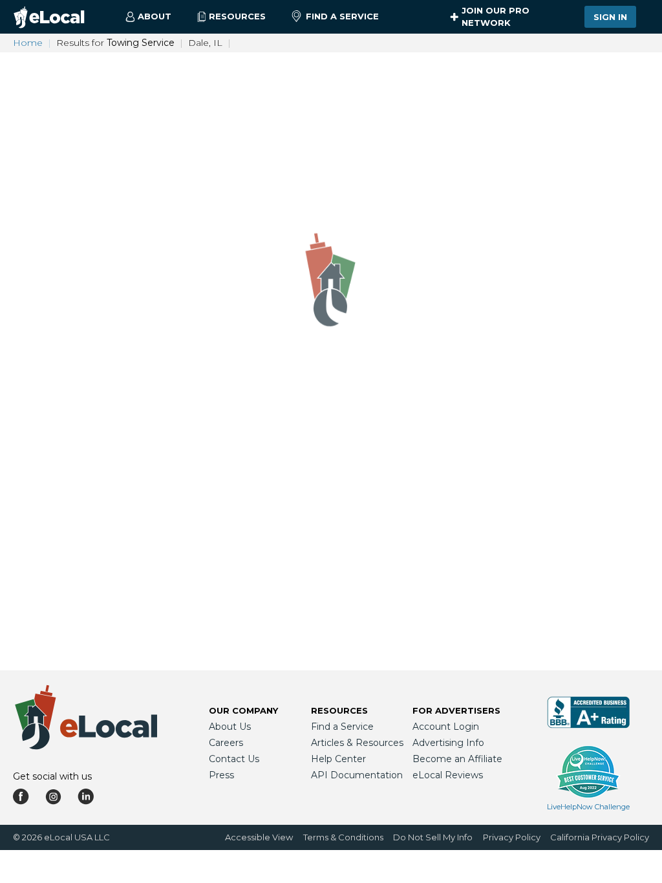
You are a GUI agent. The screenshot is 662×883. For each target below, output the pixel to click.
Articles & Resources (357, 743)
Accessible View (259, 837)
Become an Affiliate (457, 759)
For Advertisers (456, 710)
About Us (230, 726)
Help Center (338, 759)
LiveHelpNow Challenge (588, 806)
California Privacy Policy (599, 837)
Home (28, 42)
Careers (226, 743)
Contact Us (234, 759)
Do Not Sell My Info (433, 837)
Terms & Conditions (343, 837)
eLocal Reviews (447, 775)
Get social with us (52, 776)
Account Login (445, 726)
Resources (339, 710)
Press (221, 775)
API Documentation (357, 775)
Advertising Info (448, 743)
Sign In (610, 17)
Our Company (243, 710)
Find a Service (342, 16)
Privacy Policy (511, 837)
